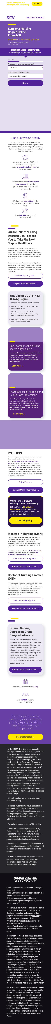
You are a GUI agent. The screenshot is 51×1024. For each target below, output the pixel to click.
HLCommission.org (15, 898)
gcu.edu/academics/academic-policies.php (24, 926)
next (25, 83)
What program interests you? (18, 72)
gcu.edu (35, 916)
